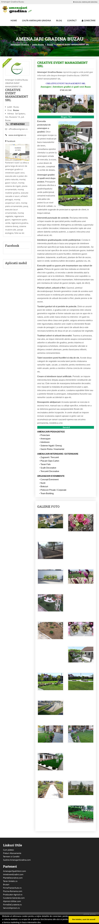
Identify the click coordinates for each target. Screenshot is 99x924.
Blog (59, 20)
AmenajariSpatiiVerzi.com (14, 871)
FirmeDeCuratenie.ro (12, 904)
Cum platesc (8, 849)
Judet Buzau (38, 44)
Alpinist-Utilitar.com (12, 901)
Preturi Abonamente (12, 853)
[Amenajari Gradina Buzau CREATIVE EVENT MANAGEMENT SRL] (50, 522)
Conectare (89, 20)
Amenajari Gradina (20, 44)
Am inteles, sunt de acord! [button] (83, 919)
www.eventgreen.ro (16, 135)
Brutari (6, 884)
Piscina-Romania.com (12, 891)
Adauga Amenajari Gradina (85, 2)
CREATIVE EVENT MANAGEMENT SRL (62, 64)
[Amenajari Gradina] (18, 9)
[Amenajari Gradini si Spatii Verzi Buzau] (17, 68)
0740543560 (17, 124)
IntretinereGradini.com (13, 874)
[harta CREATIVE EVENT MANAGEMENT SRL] (17, 152)
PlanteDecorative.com (13, 877)
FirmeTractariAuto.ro (12, 888)
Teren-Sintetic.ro (10, 881)
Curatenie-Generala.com (14, 898)
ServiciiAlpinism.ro (11, 908)
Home (14, 20)
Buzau (50, 44)
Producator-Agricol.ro (12, 894)
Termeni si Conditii (11, 856)
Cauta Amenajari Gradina (36, 20)
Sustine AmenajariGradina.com (17, 860)
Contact (72, 20)
